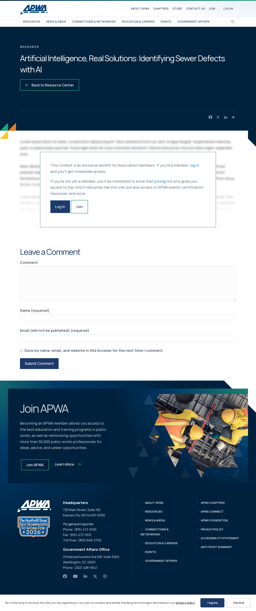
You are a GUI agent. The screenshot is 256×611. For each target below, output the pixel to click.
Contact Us (195, 8)
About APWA (140, 8)
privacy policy (185, 603)
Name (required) (35, 310)
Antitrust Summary (216, 547)
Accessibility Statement (220, 538)
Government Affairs (193, 21)
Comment (29, 262)
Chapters (160, 8)
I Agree (212, 603)
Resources (31, 21)
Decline (238, 603)
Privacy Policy (212, 529)
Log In (228, 8)
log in (194, 165)
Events (166, 21)
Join (212, 8)
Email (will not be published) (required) (54, 330)
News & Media (56, 21)
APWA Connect (212, 511)
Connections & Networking (94, 21)
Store (177, 8)
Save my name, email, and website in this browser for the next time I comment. (94, 350)
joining (160, 181)
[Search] (233, 21)
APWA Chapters (213, 503)
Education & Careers (138, 21)
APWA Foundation (214, 520)
